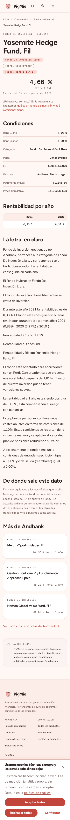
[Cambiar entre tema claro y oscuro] (43, 6)
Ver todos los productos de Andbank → (31, 626)
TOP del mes (45, 732)
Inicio (6, 19)
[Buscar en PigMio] (33, 6)
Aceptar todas (35, 802)
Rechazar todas (21, 813)
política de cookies (37, 793)
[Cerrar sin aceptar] (62, 767)
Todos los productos (49, 726)
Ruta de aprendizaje (15, 726)
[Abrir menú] (53, 6)
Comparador (21, 19)
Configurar (52, 813)
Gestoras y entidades (49, 739)
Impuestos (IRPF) (14, 745)
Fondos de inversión (44, 19)
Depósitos (10, 732)
